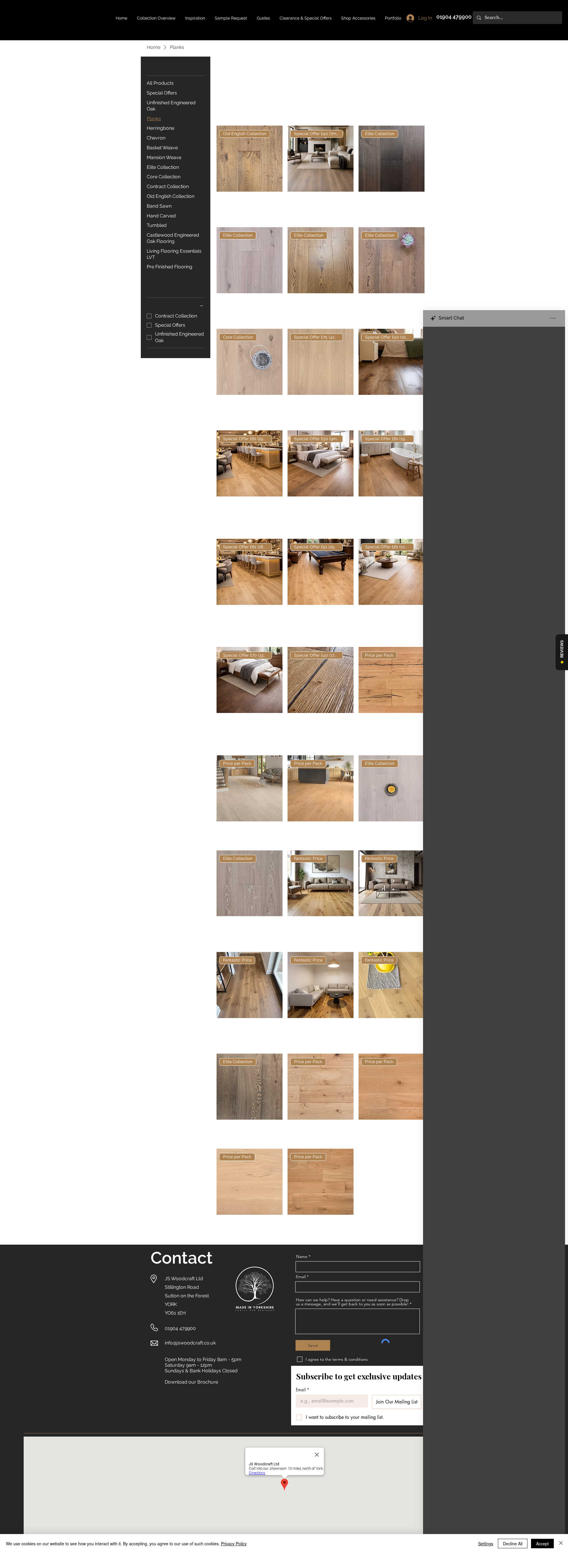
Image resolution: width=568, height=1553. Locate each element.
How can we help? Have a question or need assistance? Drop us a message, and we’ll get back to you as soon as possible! (352, 1302)
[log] (494, 925)
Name (301, 1256)
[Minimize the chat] (553, 318)
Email (301, 1277)
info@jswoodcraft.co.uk (190, 1343)
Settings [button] (485, 1543)
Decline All (512, 1543)
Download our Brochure (191, 1382)
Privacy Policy (234, 1543)
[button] (263, 18)
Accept (542, 1543)
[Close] (560, 1543)
